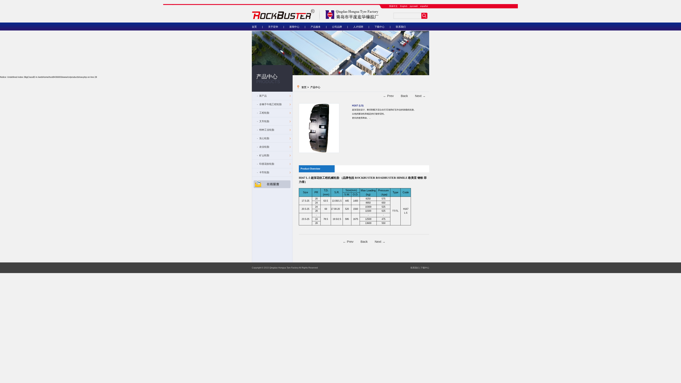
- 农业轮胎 (262, 146)
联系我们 (401, 26)
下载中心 (379, 26)
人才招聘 (358, 26)
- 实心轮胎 (262, 138)
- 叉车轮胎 (262, 121)
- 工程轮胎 (262, 112)
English (403, 6)
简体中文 (393, 6)
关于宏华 (273, 26)
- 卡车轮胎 (262, 172)
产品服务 (316, 26)
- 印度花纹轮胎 (265, 163)
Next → (420, 96)
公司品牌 (337, 26)
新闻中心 (294, 26)
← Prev (388, 96)
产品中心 (315, 87)
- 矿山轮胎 (262, 155)
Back (404, 96)
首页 (254, 26)
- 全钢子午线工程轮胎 (269, 104)
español (424, 6)
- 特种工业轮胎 (265, 129)
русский (414, 6)
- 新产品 (261, 95)
